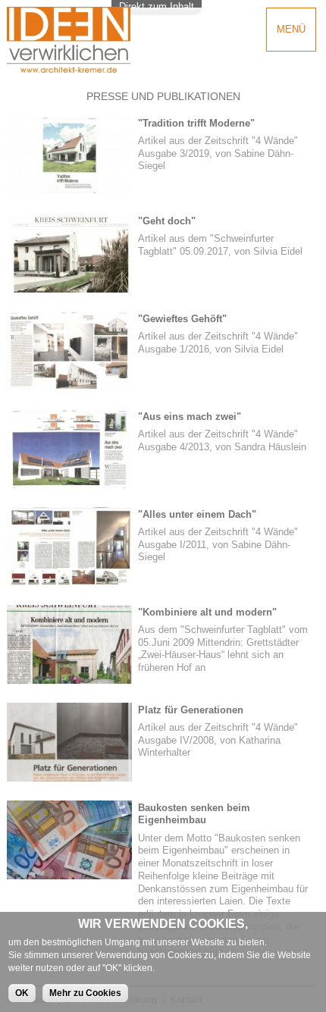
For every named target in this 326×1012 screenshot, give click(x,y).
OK (22, 993)
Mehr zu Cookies (85, 993)
